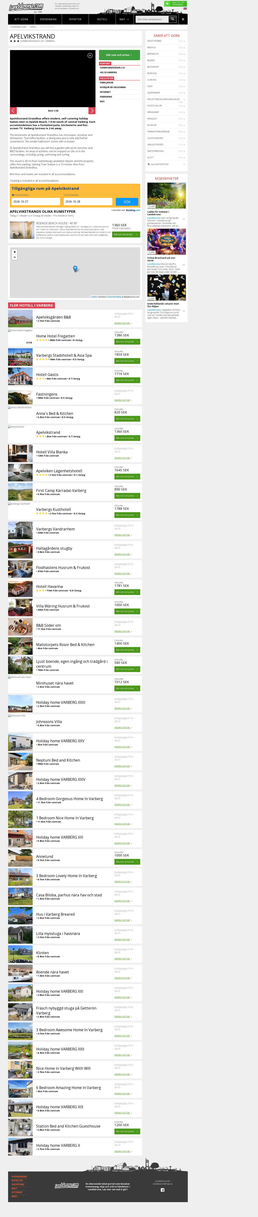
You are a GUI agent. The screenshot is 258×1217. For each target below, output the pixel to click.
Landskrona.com (18, 27)
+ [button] (15, 252)
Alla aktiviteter (159, 164)
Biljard (151, 60)
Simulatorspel (155, 144)
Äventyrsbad (154, 40)
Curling (151, 79)
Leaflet (94, 296)
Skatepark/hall (155, 151)
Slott (150, 157)
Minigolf (152, 118)
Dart (150, 86)
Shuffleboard (155, 138)
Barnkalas (153, 53)
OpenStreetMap (114, 296)
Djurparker (153, 92)
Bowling (152, 73)
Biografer (153, 66)
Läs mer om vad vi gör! (115, 1189)
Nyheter (75, 19)
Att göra (21, 19)
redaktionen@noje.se (163, 1183)
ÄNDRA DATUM (122, 323)
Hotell (102, 19)
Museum (151, 125)
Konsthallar (154, 105)
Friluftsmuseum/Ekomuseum (163, 99)
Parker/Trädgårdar (158, 131)
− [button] (15, 257)
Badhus (151, 47)
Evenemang (48, 19)
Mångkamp (153, 112)
